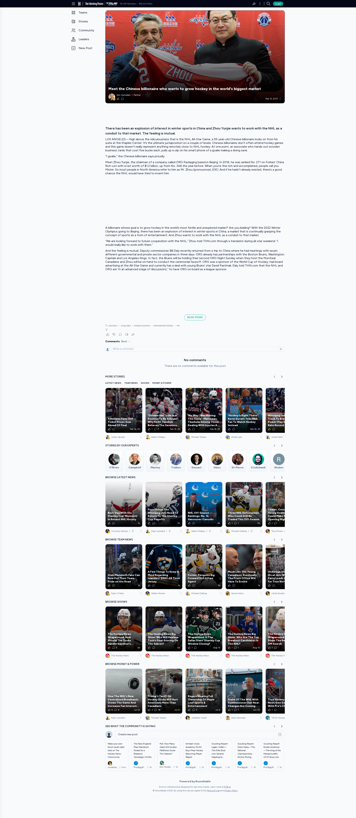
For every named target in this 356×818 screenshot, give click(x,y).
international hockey (162, 325)
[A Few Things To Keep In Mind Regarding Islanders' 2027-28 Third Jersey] (164, 566)
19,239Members (128, 3)
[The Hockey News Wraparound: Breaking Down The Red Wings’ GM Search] (284, 629)
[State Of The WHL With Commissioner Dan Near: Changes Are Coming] (244, 691)
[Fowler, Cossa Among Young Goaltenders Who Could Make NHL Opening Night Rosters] (284, 504)
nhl (177, 325)
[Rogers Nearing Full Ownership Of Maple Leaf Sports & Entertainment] (204, 691)
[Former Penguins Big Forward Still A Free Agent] (204, 566)
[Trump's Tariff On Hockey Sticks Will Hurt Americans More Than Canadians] (164, 691)
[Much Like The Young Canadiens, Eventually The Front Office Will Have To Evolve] (244, 566)
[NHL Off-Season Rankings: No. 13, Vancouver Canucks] (204, 504)
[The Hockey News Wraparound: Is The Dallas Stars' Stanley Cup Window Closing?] (204, 629)
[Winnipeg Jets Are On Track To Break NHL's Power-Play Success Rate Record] (284, 410)
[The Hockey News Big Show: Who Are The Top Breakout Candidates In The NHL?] (244, 629)
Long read (125, 325)
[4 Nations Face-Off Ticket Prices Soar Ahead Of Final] (124, 410)
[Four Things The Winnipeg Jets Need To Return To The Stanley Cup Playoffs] (164, 504)
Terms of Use (213, 790)
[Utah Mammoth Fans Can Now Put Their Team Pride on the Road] (124, 566)
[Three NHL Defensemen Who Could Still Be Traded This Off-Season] (244, 504)
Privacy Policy (231, 790)
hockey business (141, 325)
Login (278, 3)
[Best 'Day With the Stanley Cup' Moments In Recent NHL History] (124, 504)
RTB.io (227, 787)
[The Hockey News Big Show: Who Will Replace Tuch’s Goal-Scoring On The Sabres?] (164, 629)
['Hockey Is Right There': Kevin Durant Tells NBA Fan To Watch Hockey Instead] (244, 410)
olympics (113, 325)
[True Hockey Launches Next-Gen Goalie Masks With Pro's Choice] (284, 691)
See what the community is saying (130, 726)
